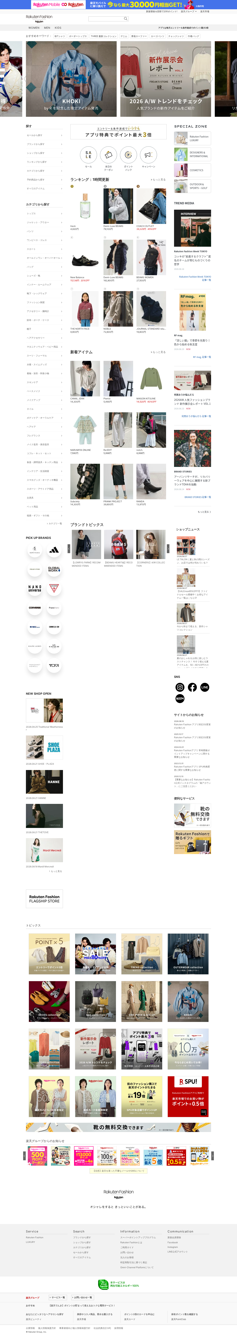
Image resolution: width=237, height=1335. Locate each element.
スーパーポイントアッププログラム (138, 1237)
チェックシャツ (176, 36)
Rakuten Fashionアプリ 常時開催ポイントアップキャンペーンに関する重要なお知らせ (192, 753)
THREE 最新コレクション (103, 36)
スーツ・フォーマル (37, 355)
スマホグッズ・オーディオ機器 (42, 480)
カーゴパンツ (157, 36)
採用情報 (118, 1328)
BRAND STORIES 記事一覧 (198, 497)
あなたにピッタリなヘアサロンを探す (45, 1314)
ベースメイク (33, 391)
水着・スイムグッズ (37, 364)
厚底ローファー (139, 36)
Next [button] (211, 79)
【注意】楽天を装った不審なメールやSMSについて (118, 1170)
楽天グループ (187, 11)
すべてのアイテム (36, 188)
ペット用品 (32, 506)
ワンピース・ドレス (37, 240)
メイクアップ (33, 400)
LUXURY (30, 1242)
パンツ (30, 231)
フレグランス (33, 435)
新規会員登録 (174, 1237)
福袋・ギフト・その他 (38, 515)
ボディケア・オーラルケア (40, 417)
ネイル (30, 408)
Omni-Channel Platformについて (137, 1267)
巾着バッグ (193, 36)
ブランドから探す (36, 144)
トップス (31, 213)
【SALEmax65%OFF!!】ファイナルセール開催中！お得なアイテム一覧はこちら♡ (192, 594)
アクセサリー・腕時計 (38, 311)
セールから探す (34, 135)
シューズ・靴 (33, 275)
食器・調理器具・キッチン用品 (42, 462)
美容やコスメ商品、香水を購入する (95, 1314)
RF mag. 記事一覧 (202, 357)
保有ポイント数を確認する (184, 1314)
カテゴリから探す (36, 170)
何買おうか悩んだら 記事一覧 (196, 416)
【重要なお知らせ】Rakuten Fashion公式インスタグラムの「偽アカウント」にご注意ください (192, 783)
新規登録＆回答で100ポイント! (161, 11)
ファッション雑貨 (36, 302)
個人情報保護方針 (47, 1328)
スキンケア (32, 382)
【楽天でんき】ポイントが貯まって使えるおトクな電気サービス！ (82, 1305)
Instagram (173, 1247)
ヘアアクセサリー (36, 337)
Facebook (173, 1242)
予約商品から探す (36, 179)
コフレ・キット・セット (39, 453)
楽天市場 (204, 11)
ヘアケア (31, 426)
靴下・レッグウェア (37, 293)
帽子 (29, 329)
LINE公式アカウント (178, 1251)
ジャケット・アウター (38, 222)
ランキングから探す (37, 161)
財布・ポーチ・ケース (38, 320)
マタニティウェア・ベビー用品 (42, 346)
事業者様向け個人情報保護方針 (74, 1328)
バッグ (30, 266)
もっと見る (56, 871)
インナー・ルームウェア (39, 284)
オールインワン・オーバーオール (43, 257)
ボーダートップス (78, 36)
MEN (47, 27)
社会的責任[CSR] (102, 1328)
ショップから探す (36, 153)
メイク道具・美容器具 (38, 444)
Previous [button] (26, 79)
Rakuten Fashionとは (131, 1242)
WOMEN (34, 27)
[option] (71, 79)
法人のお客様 (127, 1257)
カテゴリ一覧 (55, 523)
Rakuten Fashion (54, 19)
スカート (31, 249)
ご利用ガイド (127, 1247)
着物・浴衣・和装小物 (38, 373)
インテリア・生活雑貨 (38, 471)
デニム (124, 36)
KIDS (58, 27)
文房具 (30, 497)
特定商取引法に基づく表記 (133, 1262)
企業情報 (30, 1328)
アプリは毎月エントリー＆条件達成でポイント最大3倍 (183, 27)
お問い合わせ (127, 1252)
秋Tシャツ (60, 36)
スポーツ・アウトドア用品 (40, 488)
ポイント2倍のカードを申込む (139, 1314)
